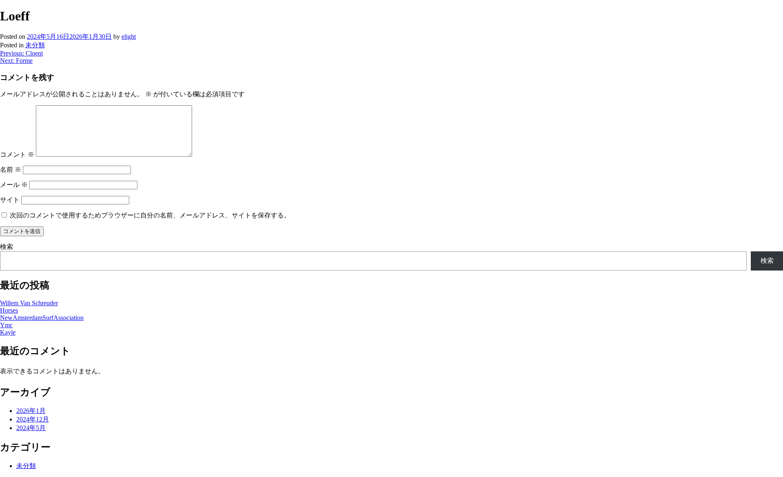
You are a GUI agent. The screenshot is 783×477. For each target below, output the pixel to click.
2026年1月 (31, 410)
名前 (10, 169)
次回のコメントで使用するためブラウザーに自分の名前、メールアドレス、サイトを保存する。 (150, 215)
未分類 (35, 45)
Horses (9, 310)
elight (129, 36)
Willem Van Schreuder (29, 303)
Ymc (6, 325)
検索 (6, 246)
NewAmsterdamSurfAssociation (42, 317)
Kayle (7, 332)
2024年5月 (31, 427)
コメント (17, 154)
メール (14, 184)
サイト (10, 199)
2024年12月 (32, 419)
